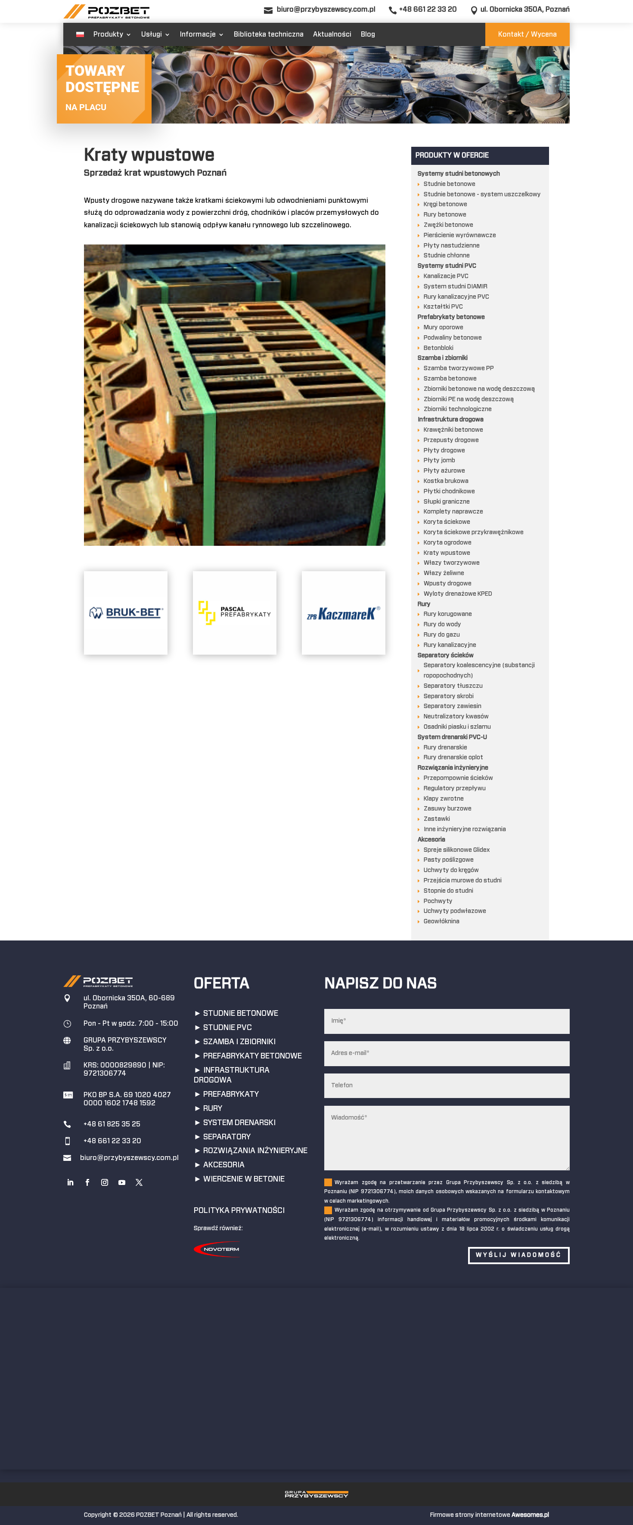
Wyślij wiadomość (519, 1255)
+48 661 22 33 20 (428, 9)
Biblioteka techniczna (269, 34)
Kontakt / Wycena (527, 34)
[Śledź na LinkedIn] (70, 1182)
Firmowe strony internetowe (489, 1515)
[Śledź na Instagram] (105, 1182)
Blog (368, 34)
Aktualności (332, 34)
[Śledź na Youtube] (122, 1182)
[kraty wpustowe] (234, 544)
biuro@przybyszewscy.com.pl (326, 9)
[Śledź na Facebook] (87, 1182)
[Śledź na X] (139, 1182)
